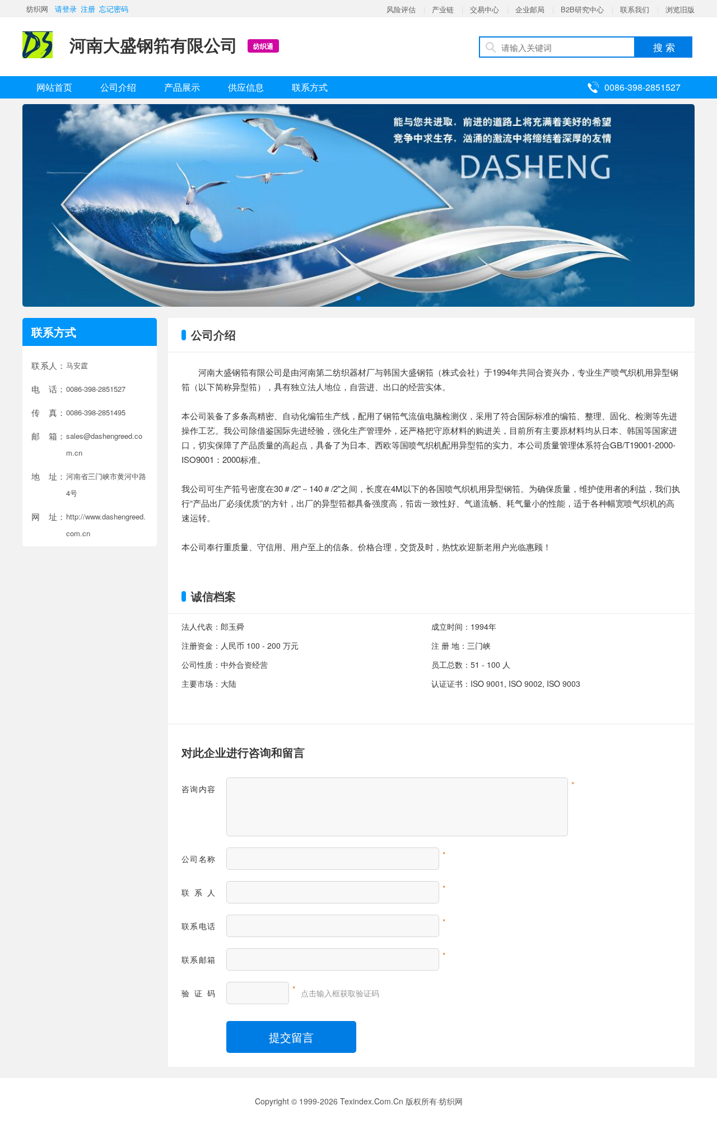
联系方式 (310, 87)
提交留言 (291, 1037)
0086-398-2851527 (642, 87)
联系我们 (634, 9)
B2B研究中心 (582, 9)
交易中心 (484, 9)
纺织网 (37, 8)
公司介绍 (118, 87)
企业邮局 (529, 9)
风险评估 (401, 9)
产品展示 (182, 87)
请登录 (66, 8)
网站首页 (54, 87)
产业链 (443, 9)
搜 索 (664, 47)
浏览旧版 (680, 9)
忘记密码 (113, 8)
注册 (88, 8)
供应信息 (246, 87)
